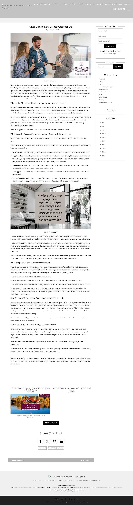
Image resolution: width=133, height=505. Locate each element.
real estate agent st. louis (56, 448)
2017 (103, 156)
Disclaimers (77, 502)
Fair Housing (75, 492)
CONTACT (73, 4)
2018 (103, 152)
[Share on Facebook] (40, 441)
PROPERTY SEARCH (42, 4)
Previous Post (18, 460)
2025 (103, 126)
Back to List (50, 423)
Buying (100, 84)
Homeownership (103, 89)
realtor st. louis (103, 97)
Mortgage (101, 100)
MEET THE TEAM (118, 9)
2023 (103, 134)
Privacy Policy (58, 492)
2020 (103, 145)
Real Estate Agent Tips (105, 92)
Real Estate (43, 448)
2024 (103, 130)
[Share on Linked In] (61, 441)
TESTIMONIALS (85, 4)
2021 (103, 141)
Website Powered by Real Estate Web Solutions (66, 499)
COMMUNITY (98, 4)
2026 (103, 123)
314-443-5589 (95, 481)
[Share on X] (47, 441)
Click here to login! (110, 54)
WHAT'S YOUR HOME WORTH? (117, 4)
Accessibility (67, 492)
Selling (100, 82)
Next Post (85, 460)
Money (100, 94)
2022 (103, 137)
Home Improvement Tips (105, 102)
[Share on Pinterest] (54, 441)
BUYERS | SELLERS (59, 4)
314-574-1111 (83, 481)
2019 (103, 148)
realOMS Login (84, 502)
